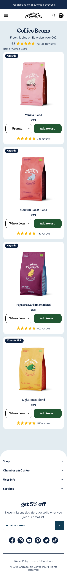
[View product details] (33, 82)
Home (6, 48)
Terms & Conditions (42, 561)
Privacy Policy (21, 561)
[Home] (33, 15)
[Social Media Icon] (12, 540)
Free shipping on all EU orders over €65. (33, 4)
